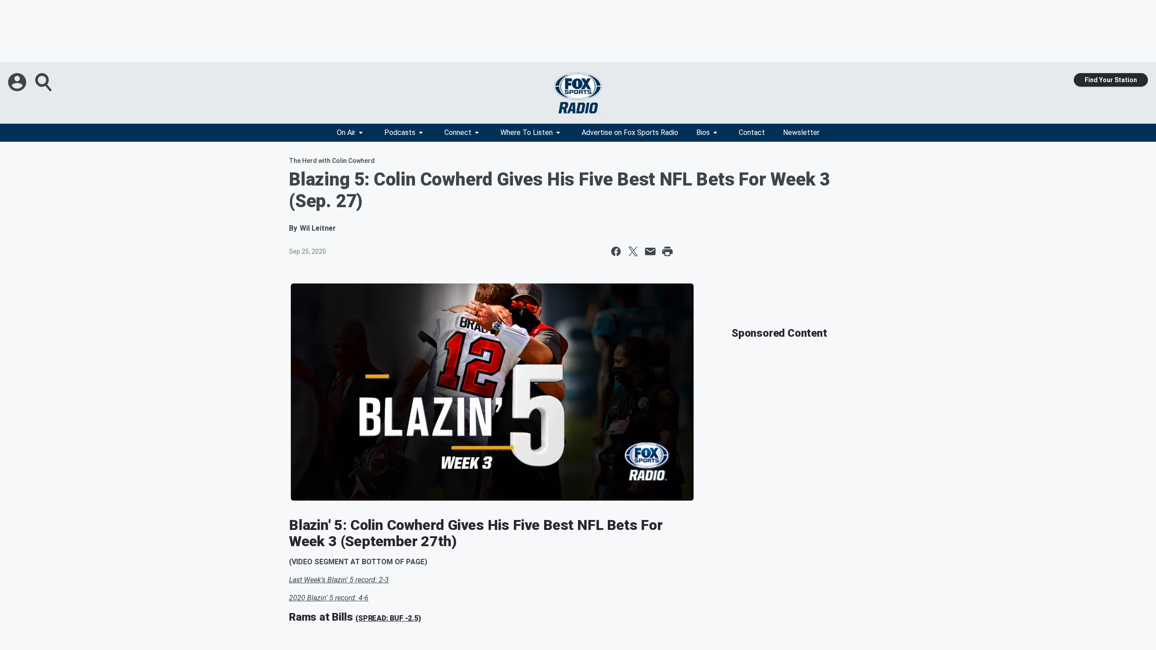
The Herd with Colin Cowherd (332, 160)
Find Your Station (1111, 80)
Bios (703, 132)
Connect (457, 132)
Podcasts (399, 132)
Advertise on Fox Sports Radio (630, 132)
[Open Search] (44, 82)
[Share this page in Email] (650, 251)
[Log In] (18, 82)
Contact (752, 132)
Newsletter (801, 132)
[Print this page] (667, 251)
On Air (346, 132)
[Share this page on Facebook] (616, 251)
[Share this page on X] (633, 251)
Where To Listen (526, 132)
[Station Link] (578, 93)
